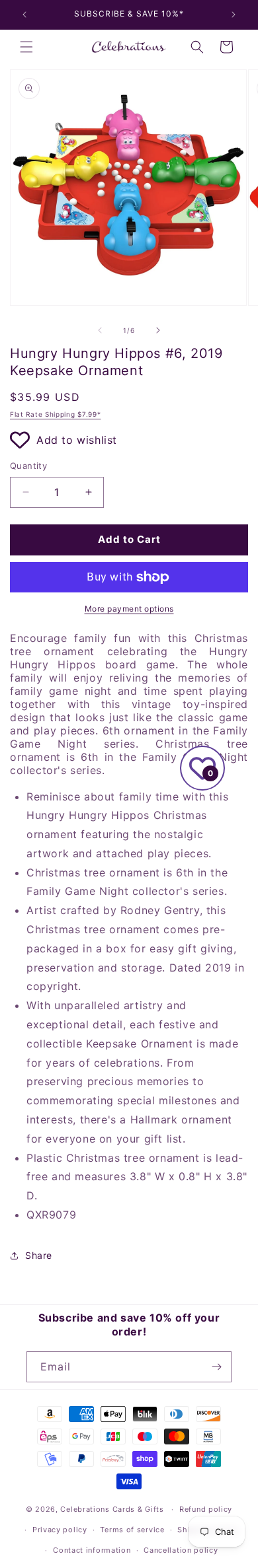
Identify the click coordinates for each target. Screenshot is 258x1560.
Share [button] (38, 1255)
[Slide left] (99, 330)
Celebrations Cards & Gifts (111, 1509)
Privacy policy (59, 1529)
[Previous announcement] (24, 14)
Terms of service (132, 1529)
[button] (26, 46)
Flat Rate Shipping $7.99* (55, 414)
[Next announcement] (233, 14)
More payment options (129, 609)
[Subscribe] (216, 1366)
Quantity (28, 465)
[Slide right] (158, 330)
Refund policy (205, 1509)
